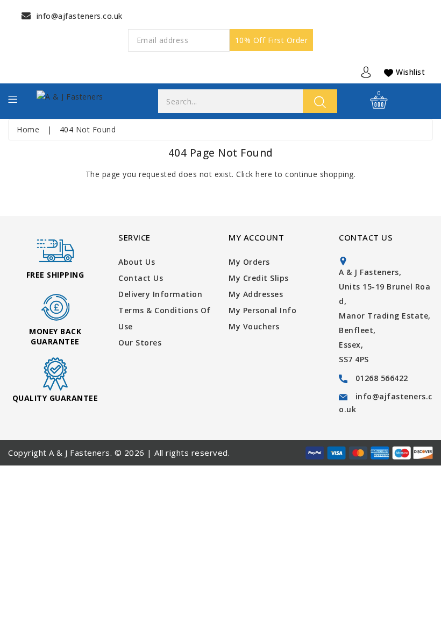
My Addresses (256, 294)
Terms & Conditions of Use (164, 318)
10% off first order (271, 40)
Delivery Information (160, 294)
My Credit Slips (259, 278)
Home (28, 129)
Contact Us (140, 278)
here (263, 174)
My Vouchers (254, 326)
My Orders (249, 262)
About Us (136, 262)
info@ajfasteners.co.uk (80, 16)
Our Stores (139, 342)
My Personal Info (262, 310)
